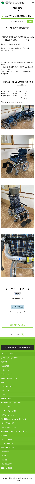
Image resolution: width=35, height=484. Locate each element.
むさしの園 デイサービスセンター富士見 (14, 431)
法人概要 (5, 460)
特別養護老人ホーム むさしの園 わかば (13, 419)
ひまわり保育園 (7, 439)
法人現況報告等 (7, 464)
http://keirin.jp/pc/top (17, 298)
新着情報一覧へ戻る (17, 325)
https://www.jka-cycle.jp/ (17, 312)
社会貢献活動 (5, 366)
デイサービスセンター (9, 415)
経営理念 (5, 456)
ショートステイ (7, 407)
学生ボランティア (6, 374)
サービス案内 (6, 399)
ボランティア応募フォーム (9, 378)
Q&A (2, 382)
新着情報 (29, 21)
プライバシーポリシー (8, 386)
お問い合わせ (5, 390)
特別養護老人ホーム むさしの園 (11, 402)
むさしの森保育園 (7, 443)
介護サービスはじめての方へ (10, 358)
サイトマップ (5, 394)
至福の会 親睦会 (6, 468)
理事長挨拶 (5, 451)
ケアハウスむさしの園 (9, 411)
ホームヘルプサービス (9, 427)
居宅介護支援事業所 (8, 423)
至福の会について (7, 447)
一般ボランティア (6, 370)
